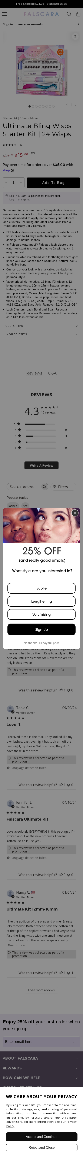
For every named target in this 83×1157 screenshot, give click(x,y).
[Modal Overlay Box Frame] (41, 578)
